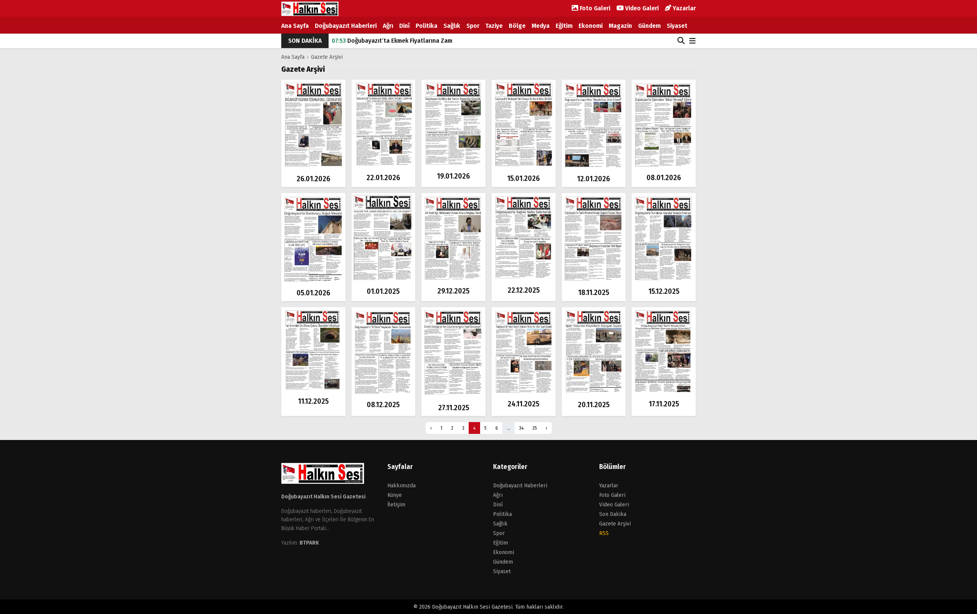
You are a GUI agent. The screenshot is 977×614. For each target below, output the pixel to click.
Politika (426, 26)
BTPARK (309, 542)
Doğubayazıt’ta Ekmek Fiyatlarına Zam (392, 41)
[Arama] (681, 41)
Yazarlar (683, 8)
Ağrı (388, 26)
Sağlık (451, 26)
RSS (604, 533)
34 (521, 428)
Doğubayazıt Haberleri (346, 26)
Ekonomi (591, 26)
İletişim (396, 504)
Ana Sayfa (295, 26)
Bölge (517, 26)
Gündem (649, 26)
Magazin (620, 26)
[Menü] (692, 41)
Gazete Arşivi (327, 56)
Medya (541, 26)
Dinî (404, 26)
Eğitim (564, 26)
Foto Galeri (594, 8)
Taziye (494, 26)
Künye (394, 495)
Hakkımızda (401, 485)
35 (534, 428)
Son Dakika (612, 514)
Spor (472, 26)
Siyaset (677, 26)
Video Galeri (641, 8)
